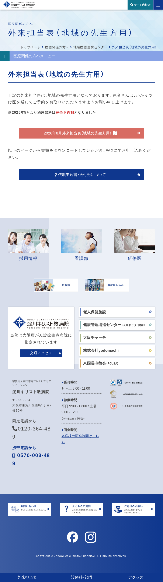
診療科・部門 (81, 577)
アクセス (135, 577)
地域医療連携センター (90, 47)
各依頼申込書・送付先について (80, 175)
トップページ (30, 47)
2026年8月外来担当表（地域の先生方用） (78, 133)
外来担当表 (27, 577)
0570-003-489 (31, 456)
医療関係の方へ (57, 47)
